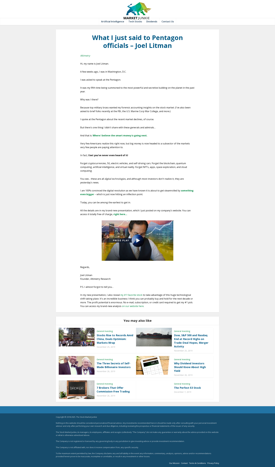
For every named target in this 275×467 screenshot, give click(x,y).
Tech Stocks (135, 21)
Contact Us (168, 21)
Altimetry (85, 55)
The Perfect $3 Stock (187, 387)
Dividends (151, 21)
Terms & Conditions (197, 463)
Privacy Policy (213, 463)
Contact (184, 463)
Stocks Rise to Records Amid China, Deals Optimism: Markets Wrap (115, 339)
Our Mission (174, 463)
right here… (120, 214)
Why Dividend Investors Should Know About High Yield (190, 367)
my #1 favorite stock (131, 295)
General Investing (105, 331)
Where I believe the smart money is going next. (120, 135)
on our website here (133, 306)
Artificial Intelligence (112, 21)
